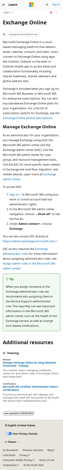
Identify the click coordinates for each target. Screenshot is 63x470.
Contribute (9, 455)
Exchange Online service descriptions (27, 118)
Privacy (24, 455)
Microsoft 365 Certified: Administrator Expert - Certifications (31, 388)
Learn (7, 12)
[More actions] (57, 12)
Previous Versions (33, 450)
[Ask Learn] (51, 12)
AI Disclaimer (10, 450)
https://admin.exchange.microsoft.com (29, 241)
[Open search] (47, 5)
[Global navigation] (3, 5)
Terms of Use (46, 460)
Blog (50, 450)
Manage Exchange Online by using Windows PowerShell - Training (29, 364)
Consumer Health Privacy (17, 460)
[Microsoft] (31, 4)
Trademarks (10, 465)
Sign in (56, 4)
